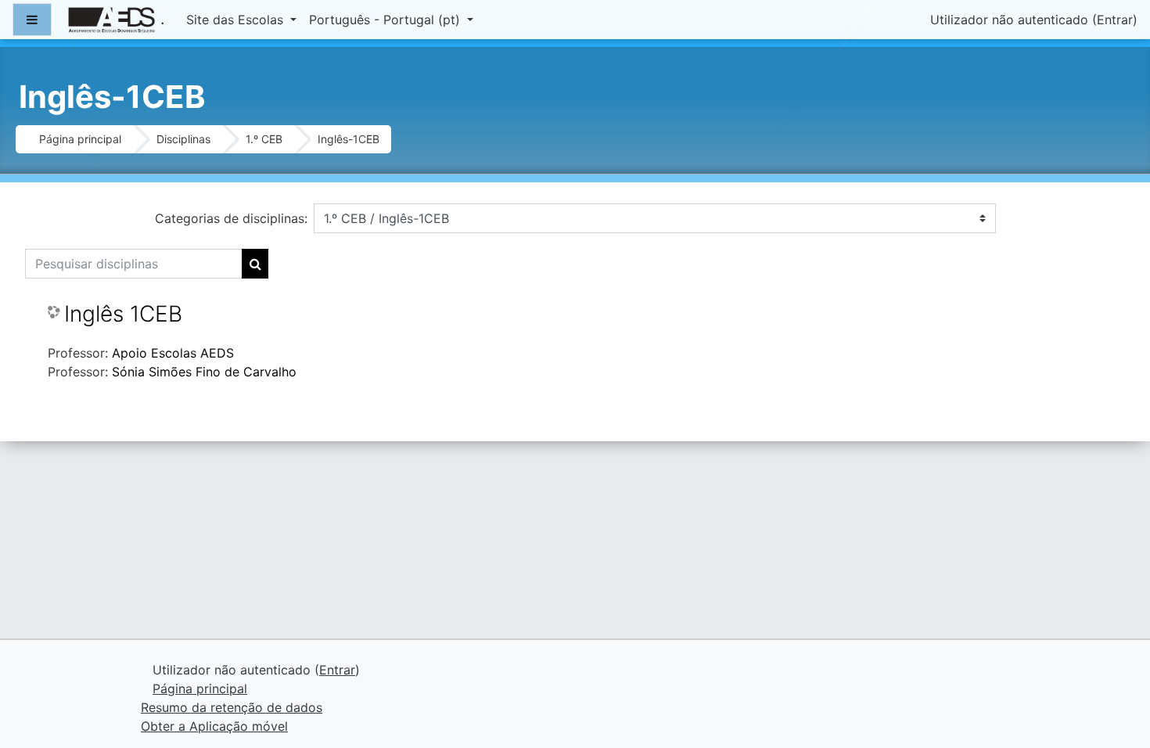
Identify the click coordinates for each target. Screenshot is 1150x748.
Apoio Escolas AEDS (173, 353)
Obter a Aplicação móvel (214, 726)
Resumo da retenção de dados (231, 707)
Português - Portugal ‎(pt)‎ (386, 19)
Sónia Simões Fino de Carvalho (204, 371)
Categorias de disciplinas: (231, 218)
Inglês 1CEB (123, 314)
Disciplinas (183, 139)
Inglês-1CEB (348, 139)
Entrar (1115, 19)
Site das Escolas (236, 19)
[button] (1114, 670)
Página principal (80, 139)
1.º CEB (264, 139)
